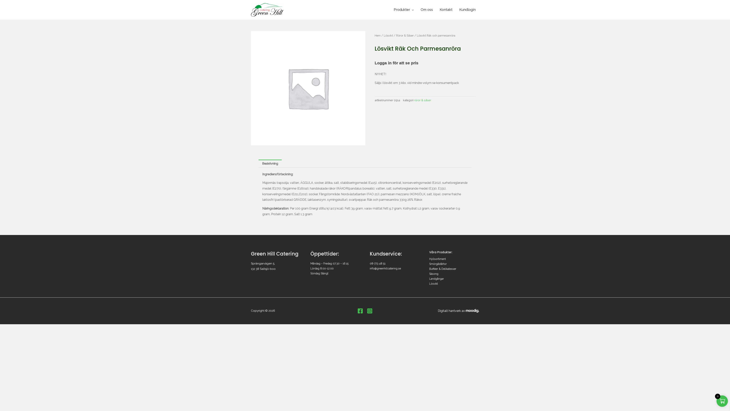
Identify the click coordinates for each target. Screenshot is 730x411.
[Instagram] (370, 311)
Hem (378, 35)
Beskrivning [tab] (270, 163)
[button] (412, 10)
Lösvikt (388, 35)
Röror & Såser (405, 35)
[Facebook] (360, 311)
